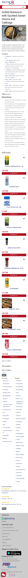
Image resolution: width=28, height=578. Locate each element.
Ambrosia (18, 380)
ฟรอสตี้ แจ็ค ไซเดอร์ (14, 186)
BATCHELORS (19, 386)
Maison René (19, 442)
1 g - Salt (7, 81)
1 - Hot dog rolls (9, 60)
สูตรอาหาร (5, 536)
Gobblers (18, 424)
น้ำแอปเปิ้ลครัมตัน (14, 288)
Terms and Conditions (8, 527)
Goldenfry (18, 427)
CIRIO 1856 (19, 409)
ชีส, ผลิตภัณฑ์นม (7, 395)
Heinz (17, 430)
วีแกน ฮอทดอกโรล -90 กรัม (14, 329)
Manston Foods (20, 445)
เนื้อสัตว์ (5, 421)
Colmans (18, 412)
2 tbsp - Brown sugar (10, 75)
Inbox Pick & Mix (20, 436)
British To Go (19, 398)
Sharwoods (19, 463)
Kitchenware (6, 418)
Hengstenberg (19, 433)
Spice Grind (19, 472)
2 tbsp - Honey (8, 91)
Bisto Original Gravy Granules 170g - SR (11, 504)
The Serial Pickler (20, 478)
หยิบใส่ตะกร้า (14, 173)
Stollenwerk (19, 475)
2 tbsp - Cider (8, 79)
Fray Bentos (19, 421)
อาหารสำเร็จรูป (6, 427)
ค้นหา (23, 7)
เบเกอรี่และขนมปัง (7, 386)
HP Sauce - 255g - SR (7, 498)
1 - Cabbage (8, 70)
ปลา (4, 412)
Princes (18, 460)
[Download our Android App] (14, 553)
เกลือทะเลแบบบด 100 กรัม (14, 248)
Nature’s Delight (20, 454)
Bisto (17, 392)
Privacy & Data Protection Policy (10, 530)
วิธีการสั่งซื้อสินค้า (7, 539)
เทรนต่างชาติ (6, 383)
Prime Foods (19, 457)
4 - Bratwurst (8, 56)
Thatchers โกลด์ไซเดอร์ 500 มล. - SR (14, 166)
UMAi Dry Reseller (7, 545)
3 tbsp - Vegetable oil (10, 62)
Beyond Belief (19, 389)
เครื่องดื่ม (5, 401)
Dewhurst (18, 415)
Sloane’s (18, 466)
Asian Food (5, 380)
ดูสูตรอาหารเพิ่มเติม (6, 361)
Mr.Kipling (18, 448)
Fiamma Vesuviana (20, 418)
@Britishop (9, 518)
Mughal (18, 451)
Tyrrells (18, 481)
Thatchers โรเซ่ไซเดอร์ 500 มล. (14, 350)
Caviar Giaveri (19, 406)
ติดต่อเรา (5, 542)
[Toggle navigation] (25, 2)
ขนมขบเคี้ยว (6, 435)
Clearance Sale (6, 392)
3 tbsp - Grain (8, 85)
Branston (18, 395)
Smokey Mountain (20, 469)
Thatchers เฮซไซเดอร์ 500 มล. (14, 227)
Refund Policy (6, 533)
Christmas (5, 389)
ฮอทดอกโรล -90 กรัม (14, 309)
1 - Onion (7, 64)
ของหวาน (5, 398)
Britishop (4, 521)
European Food (6, 409)
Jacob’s (18, 439)
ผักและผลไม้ (6, 415)
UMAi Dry (5, 438)
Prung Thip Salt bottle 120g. (14, 207)
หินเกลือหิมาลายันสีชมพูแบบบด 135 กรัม (14, 268)
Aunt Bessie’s (19, 383)
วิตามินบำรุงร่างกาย (7, 441)
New (4, 424)
